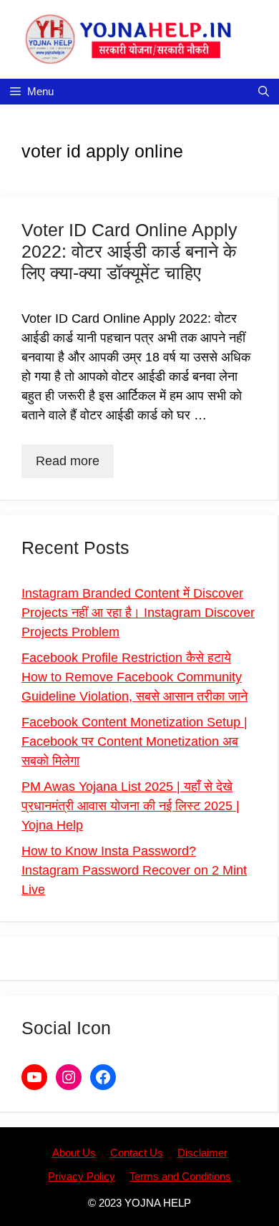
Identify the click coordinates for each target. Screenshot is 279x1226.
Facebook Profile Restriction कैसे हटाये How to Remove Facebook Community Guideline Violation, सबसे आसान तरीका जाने (134, 677)
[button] (263, 91)
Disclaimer (202, 1153)
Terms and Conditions (180, 1176)
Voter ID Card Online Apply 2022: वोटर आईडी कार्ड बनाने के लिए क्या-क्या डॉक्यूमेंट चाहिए (129, 251)
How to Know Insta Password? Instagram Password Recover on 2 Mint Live (134, 870)
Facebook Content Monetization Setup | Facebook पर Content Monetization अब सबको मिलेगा (134, 741)
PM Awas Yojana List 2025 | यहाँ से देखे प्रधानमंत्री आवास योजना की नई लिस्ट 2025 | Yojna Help (130, 805)
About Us (74, 1153)
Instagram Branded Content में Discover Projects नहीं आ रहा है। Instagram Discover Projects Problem (138, 612)
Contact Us (136, 1153)
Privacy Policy (81, 1176)
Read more (67, 461)
